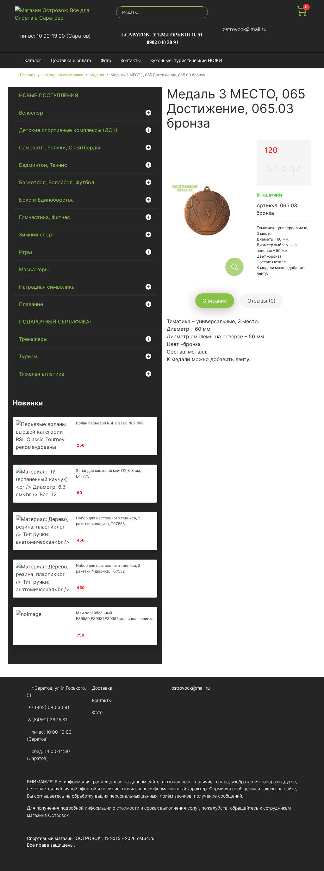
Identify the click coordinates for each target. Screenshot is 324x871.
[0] (302, 14)
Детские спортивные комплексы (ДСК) (68, 130)
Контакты (131, 60)
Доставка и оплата (71, 60)
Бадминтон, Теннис (43, 165)
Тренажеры (33, 339)
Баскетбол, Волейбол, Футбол (56, 182)
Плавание (31, 304)
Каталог (32, 60)
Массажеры (34, 269)
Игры (25, 252)
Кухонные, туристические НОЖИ (186, 60)
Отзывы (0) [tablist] (261, 301)
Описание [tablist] (214, 301)
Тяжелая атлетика (41, 374)
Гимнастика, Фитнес (44, 217)
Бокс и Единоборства (46, 200)
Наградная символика (47, 287)
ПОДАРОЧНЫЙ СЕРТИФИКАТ (55, 321)
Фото (106, 60)
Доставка (102, 688)
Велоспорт (32, 113)
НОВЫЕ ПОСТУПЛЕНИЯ (48, 95)
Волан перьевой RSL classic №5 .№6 (109, 423)
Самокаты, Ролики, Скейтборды (59, 147)
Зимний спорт (36, 234)
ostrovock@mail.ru (244, 29)
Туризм (28, 356)
